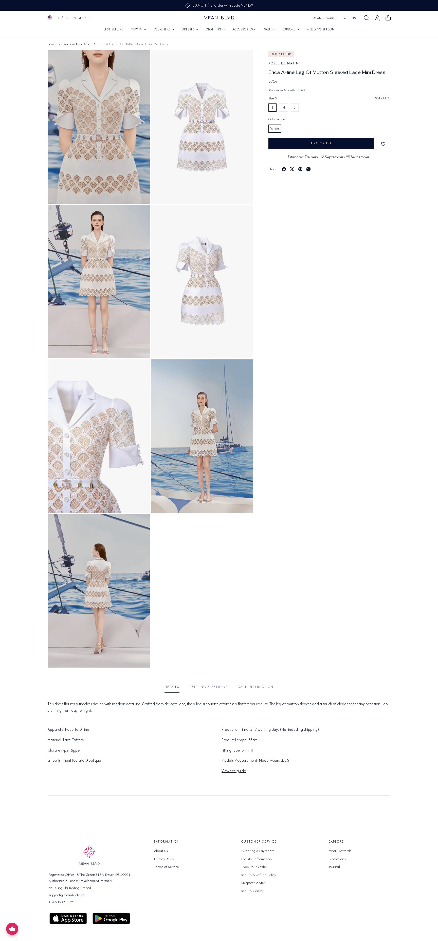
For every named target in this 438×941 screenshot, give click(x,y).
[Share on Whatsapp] (308, 169)
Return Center (252, 890)
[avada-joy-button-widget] (12, 929)
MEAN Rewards (325, 18)
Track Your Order (254, 866)
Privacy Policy (164, 858)
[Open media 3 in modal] (140, 59)
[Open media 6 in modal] (243, 369)
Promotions (337, 858)
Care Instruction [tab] (255, 686)
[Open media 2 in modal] (140, 214)
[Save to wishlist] (383, 144)
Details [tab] (172, 686)
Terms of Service (166, 866)
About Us (161, 850)
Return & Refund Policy (258, 874)
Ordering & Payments (258, 850)
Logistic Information (256, 858)
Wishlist (351, 18)
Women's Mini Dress (76, 44)
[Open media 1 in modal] (243, 59)
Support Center (253, 882)
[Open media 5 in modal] (140, 369)
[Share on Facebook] (283, 169)
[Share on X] (292, 169)
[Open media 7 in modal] (140, 523)
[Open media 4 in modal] (243, 214)
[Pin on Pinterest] (300, 169)
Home (51, 44)
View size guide (234, 770)
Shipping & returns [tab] (209, 686)
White (274, 128)
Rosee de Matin (283, 63)
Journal (334, 866)
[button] (366, 18)
